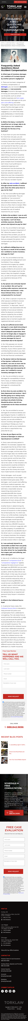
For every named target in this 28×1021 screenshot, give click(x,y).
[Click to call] (3, 7)
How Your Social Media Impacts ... (17, 760)
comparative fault (15, 560)
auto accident (14, 183)
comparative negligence (10, 563)
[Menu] (25, 7)
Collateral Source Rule (8, 608)
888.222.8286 (5, 966)
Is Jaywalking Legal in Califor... (17, 744)
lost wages (20, 98)
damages (4, 87)
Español (4, 1)
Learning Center (10, 42)
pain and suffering (7, 102)
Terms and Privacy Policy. (17, 716)
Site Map (19, 1009)
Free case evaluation (20, 1)
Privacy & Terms (11, 1009)
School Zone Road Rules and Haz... (16, 752)
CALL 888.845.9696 (14, 812)
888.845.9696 (5, 960)
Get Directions (7, 919)
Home (2, 42)
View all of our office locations (10, 950)
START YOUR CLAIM (15, 34)
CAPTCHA (6, 690)
